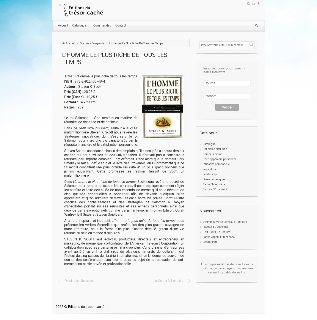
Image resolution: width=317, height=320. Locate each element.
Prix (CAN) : (73, 92)
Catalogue (79, 25)
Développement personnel (219, 159)
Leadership (210, 174)
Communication (212, 154)
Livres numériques (214, 179)
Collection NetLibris (215, 149)
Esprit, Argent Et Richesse (219, 236)
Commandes (102, 25)
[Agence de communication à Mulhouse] (107, 307)
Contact (120, 25)
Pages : (70, 107)
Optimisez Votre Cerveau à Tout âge (225, 221)
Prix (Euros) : (74, 97)
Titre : (69, 76)
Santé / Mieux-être (214, 184)
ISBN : (69, 81)
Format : (71, 102)
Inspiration (209, 169)
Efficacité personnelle (216, 164)
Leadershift (210, 241)
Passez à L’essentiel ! (216, 226)
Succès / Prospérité (92, 43)
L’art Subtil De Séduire (216, 232)
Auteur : (70, 87)
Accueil (63, 25)
